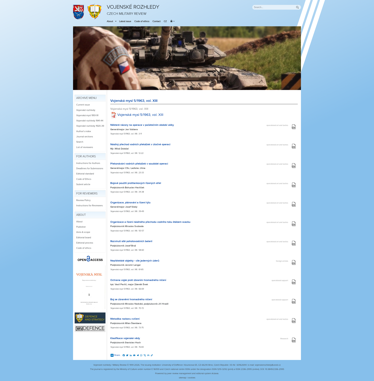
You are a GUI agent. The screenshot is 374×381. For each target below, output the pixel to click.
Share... (118, 355)
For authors (86, 156)
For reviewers (87, 193)
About (110, 21)
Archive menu (86, 98)
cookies (191, 377)
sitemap (182, 377)
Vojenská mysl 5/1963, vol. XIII (140, 115)
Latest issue (125, 21)
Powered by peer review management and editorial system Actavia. (187, 373)
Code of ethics (141, 21)
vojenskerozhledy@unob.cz (268, 365)
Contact (157, 21)
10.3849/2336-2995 (274, 369)
